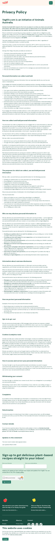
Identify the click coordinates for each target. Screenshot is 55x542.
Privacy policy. (20, 472)
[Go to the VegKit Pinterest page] (29, 524)
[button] (51, 3)
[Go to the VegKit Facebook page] (33, 524)
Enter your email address (31, 463)
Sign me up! (6, 482)
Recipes (4, 523)
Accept (5, 539)
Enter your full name (7, 463)
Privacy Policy (19, 523)
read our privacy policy (16, 534)
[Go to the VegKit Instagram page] (37, 524)
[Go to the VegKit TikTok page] (41, 524)
